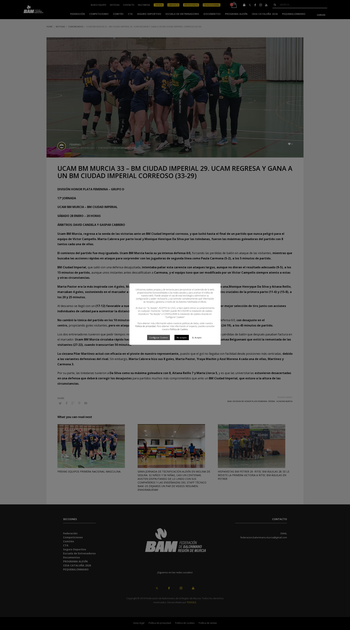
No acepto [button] (182, 337)
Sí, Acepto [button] (197, 337)
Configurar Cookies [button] (158, 337)
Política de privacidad (145, 326)
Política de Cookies (179, 329)
